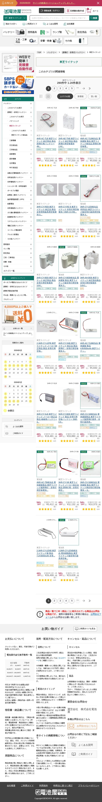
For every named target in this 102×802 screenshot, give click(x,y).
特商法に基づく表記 (63, 785)
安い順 (94, 96)
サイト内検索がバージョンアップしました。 (17, 334)
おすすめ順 (65, 96)
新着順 (81, 96)
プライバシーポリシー (88, 785)
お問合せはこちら (86, 726)
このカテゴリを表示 (14, 108)
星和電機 (12, 159)
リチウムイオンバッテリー (17, 221)
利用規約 (43, 785)
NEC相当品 (13, 168)
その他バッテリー (13, 239)
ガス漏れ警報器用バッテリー (17, 212)
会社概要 (70, 24)
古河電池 (12, 163)
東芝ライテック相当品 (19, 135)
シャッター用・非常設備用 (17, 186)
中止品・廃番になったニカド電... (15, 295)
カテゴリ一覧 (9, 271)
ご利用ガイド (31, 24)
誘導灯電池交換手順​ (10, 291)
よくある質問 (52, 24)
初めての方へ (11, 24)
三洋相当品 (13, 150)
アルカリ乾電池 (13, 234)
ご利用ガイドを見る (87, 629)
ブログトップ (8, 299)
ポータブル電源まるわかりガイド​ (15, 282)
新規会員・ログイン (52, 11)
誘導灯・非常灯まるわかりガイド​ (15, 287)
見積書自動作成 (77, 11)
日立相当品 (13, 145)
